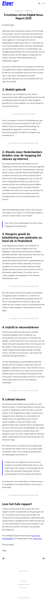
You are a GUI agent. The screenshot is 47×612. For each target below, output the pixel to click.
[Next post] (43, 558)
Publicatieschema (23, 584)
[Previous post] (3, 558)
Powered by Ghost (23, 598)
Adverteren (23, 587)
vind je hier (37, 538)
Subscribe (23, 581)
